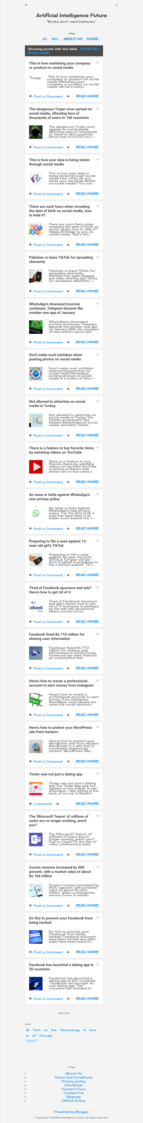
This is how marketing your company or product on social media (59, 65)
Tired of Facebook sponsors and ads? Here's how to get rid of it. (60, 590)
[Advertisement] (122, 60)
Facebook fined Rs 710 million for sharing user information (57, 636)
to (46, 1030)
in (27, 1035)
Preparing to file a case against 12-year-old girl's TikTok (58, 543)
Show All (90, 49)
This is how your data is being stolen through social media (59, 162)
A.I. (45, 39)
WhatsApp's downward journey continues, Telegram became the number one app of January (56, 308)
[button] (97, 63)
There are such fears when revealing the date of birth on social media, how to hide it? (60, 210)
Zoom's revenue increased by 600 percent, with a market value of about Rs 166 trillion (60, 871)
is (84, 1030)
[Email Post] (68, 96)
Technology (70, 1030)
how (92, 1030)
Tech (37, 1030)
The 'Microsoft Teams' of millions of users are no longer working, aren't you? (58, 820)
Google (45, 1035)
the (54, 1030)
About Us (72, 39)
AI (27, 1030)
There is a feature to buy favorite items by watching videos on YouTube (61, 450)
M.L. (55, 39)
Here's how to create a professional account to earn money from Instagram (61, 683)
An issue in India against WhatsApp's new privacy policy (59, 497)
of (34, 1035)
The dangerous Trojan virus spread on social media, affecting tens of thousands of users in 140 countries (60, 113)
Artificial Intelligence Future (71, 15)
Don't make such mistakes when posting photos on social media (55, 357)
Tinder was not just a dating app (55, 774)
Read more (87, 96)
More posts (64, 1013)
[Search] (117, 6)
